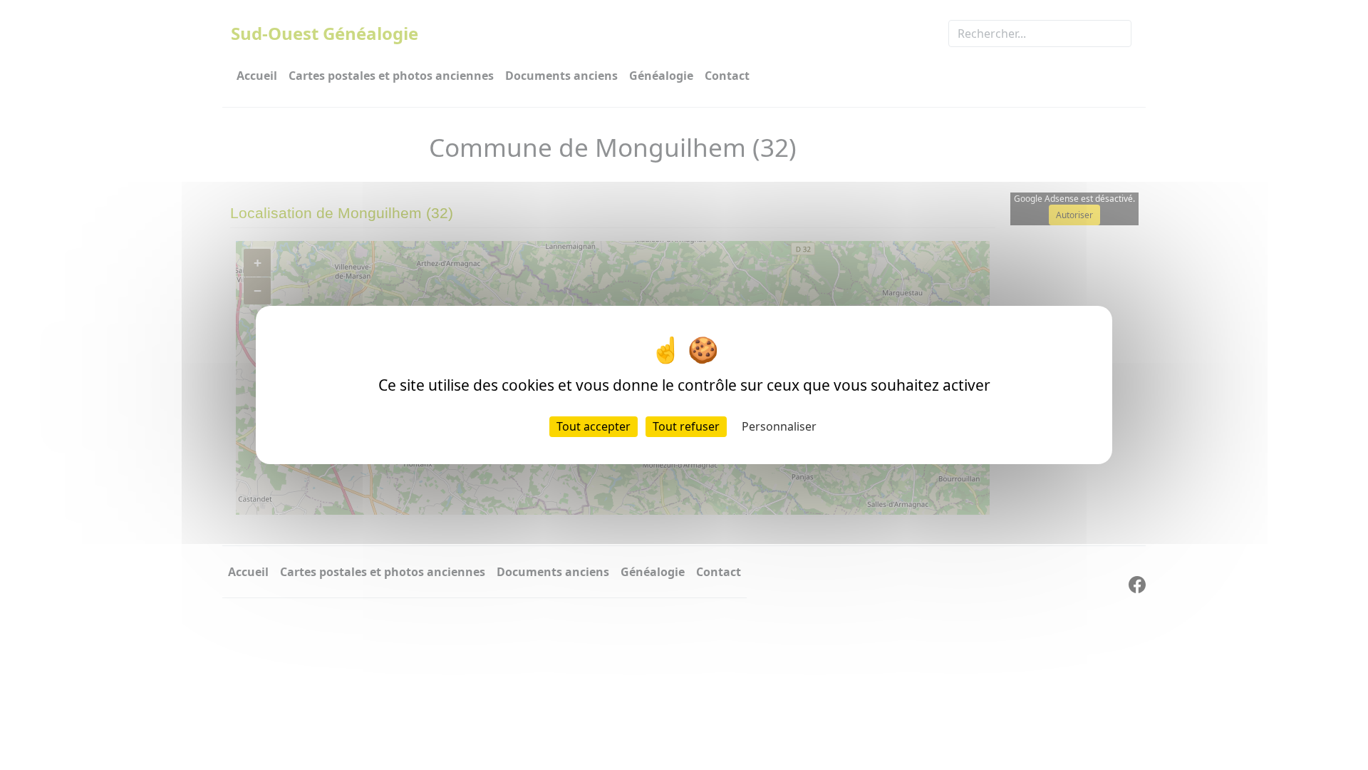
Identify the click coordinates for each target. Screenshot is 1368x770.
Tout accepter (593, 426)
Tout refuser (686, 426)
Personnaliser (779, 426)
